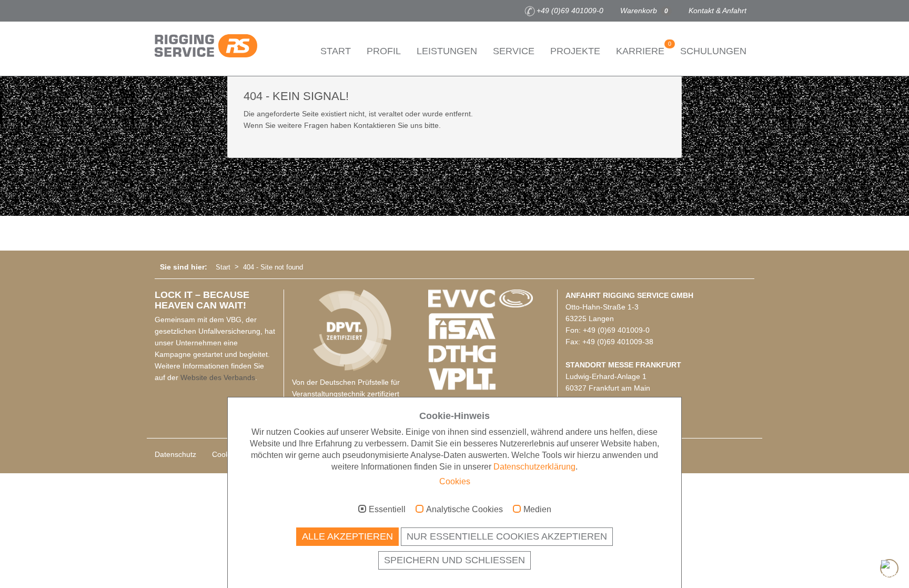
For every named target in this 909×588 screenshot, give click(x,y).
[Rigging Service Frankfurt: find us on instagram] (176, 11)
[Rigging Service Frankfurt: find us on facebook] (160, 11)
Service (513, 51)
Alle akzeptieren (347, 536)
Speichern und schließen (454, 560)
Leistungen (447, 51)
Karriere (643, 48)
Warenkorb (644, 10)
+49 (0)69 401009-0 (570, 10)
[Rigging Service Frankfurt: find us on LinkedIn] (208, 11)
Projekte (575, 51)
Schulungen (713, 51)
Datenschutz (175, 454)
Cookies (454, 481)
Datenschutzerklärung (534, 466)
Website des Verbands (217, 377)
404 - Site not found (273, 267)
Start (335, 51)
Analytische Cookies (464, 509)
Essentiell (387, 509)
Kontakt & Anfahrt (717, 10)
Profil (384, 51)
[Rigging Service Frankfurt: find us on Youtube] (192, 11)
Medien (537, 509)
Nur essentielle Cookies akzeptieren (507, 536)
